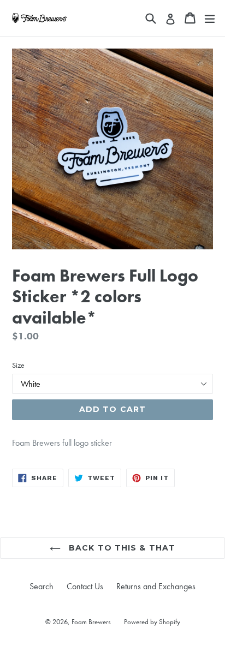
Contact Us (85, 586)
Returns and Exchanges (156, 586)
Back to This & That (120, 548)
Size (18, 365)
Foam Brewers (91, 621)
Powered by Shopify (152, 621)
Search (41, 586)
